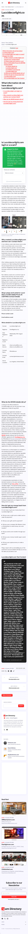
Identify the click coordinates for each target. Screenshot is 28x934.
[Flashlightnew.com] (14, 834)
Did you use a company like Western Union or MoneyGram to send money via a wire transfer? (14, 526)
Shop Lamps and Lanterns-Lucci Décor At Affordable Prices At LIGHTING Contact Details (14, 62)
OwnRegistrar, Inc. (20, 437)
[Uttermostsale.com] (14, 687)
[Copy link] (13, 671)
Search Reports (8, 702)
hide (17, 48)
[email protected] (15, 439)
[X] (4, 729)
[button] (2, 3)
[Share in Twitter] (6, 671)
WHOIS (4, 435)
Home (3, 6)
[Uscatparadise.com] (14, 678)
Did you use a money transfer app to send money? (14, 538)
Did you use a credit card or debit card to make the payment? (13, 516)
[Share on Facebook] (8, 671)
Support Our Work (7, 56)
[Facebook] (7, 729)
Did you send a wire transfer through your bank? (13, 532)
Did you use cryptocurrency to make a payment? (13, 543)
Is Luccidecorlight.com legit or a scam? (13, 54)
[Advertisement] (14, 123)
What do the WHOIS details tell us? (14, 73)
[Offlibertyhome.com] (14, 809)
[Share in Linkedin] (11, 671)
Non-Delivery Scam (9, 6)
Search (21, 705)
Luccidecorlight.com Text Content (14, 78)
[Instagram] (7, 918)
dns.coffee (15, 484)
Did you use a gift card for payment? (13, 521)
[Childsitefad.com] (14, 858)
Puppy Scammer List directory (14, 744)
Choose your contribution (9, 169)
